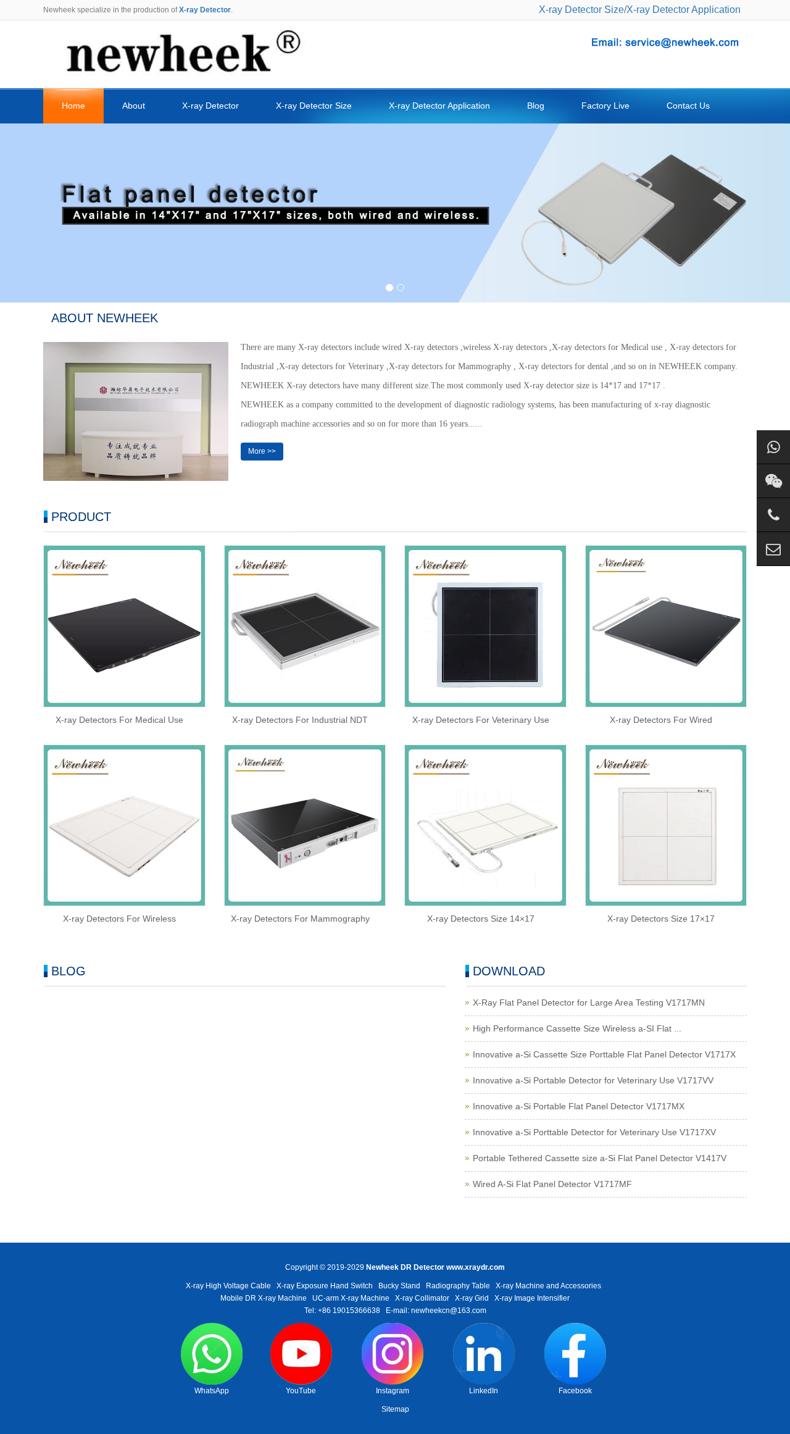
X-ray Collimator (422, 1298)
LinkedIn (483, 1390)
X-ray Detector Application (683, 9)
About (133, 105)
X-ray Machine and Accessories (548, 1286)
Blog (535, 105)
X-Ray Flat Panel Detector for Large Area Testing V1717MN (589, 1002)
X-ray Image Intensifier (532, 1298)
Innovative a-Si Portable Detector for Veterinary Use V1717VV (593, 1080)
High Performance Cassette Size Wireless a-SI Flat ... (577, 1028)
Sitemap (395, 1409)
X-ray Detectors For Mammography (300, 918)
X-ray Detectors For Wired (661, 720)
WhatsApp (211, 1390)
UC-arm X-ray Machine (350, 1298)
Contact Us (688, 105)
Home (73, 105)
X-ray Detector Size (581, 9)
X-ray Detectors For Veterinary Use (480, 720)
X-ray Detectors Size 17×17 (661, 918)
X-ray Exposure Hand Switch (324, 1286)
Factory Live (605, 105)
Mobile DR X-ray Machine (263, 1298)
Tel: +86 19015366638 (342, 1310)
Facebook (575, 1390)
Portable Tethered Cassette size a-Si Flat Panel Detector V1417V (599, 1158)
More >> (262, 451)
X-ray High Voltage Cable (228, 1286)
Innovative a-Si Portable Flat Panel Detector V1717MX (578, 1106)
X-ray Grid (472, 1298)
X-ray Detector (210, 105)
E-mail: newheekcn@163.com (436, 1310)
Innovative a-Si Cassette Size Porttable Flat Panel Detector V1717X (604, 1054)
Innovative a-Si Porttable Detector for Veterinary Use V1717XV (594, 1132)
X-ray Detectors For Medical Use (119, 720)
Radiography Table (458, 1286)
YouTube (301, 1390)
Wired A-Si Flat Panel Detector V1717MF (552, 1184)
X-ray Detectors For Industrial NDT (300, 720)
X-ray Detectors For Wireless (119, 918)
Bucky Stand (399, 1286)
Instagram (392, 1390)
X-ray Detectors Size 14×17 (480, 918)
